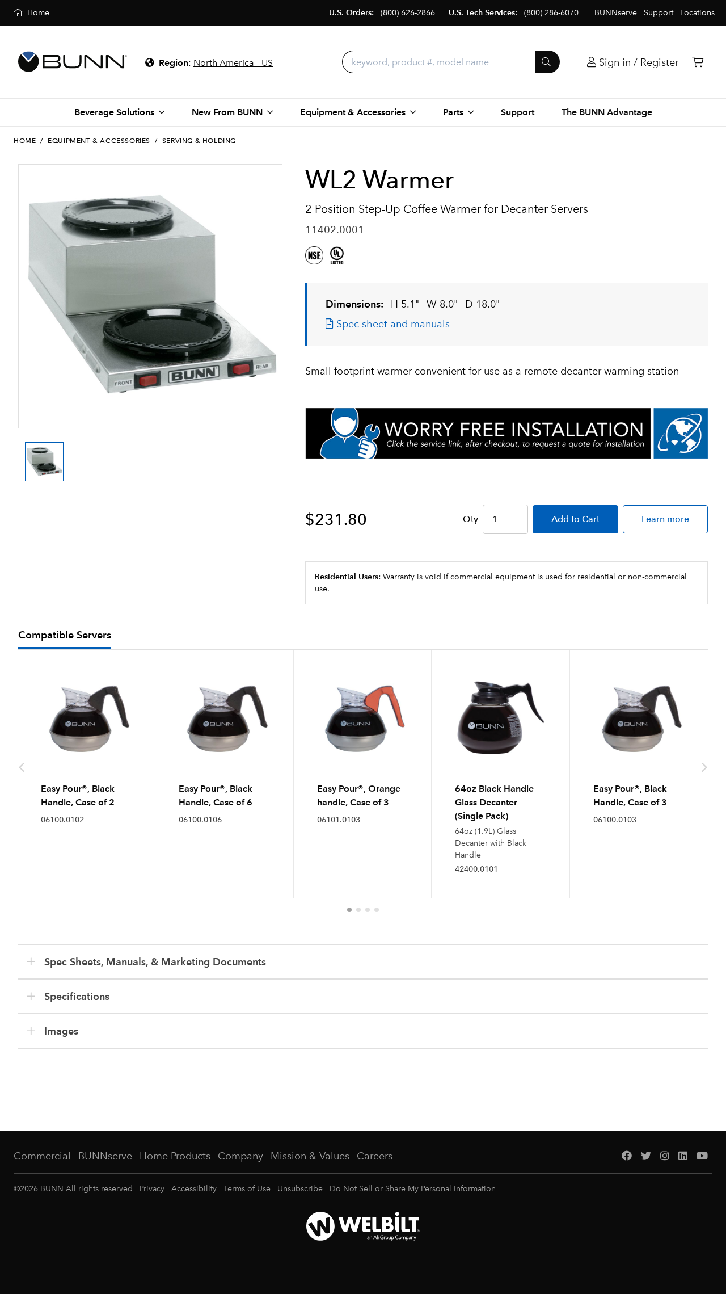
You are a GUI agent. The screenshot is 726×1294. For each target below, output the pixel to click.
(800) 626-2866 (408, 13)
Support (517, 112)
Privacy (152, 1189)
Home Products (175, 1156)
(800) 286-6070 (551, 13)
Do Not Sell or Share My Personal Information (413, 1189)
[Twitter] (646, 1156)
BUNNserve (105, 1156)
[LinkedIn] (682, 1156)
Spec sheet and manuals (392, 324)
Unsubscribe (300, 1189)
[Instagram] (664, 1156)
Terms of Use (247, 1189)
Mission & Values (310, 1156)
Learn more (665, 519)
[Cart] (697, 62)
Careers (374, 1156)
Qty (470, 519)
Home (25, 141)
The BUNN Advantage (607, 112)
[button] (349, 910)
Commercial (42, 1156)
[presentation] (21, 452)
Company (240, 1156)
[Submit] (547, 62)
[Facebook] (627, 1156)
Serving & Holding (199, 141)
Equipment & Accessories (99, 141)
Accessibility (194, 1189)
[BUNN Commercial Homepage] (72, 62)
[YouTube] (702, 1156)
